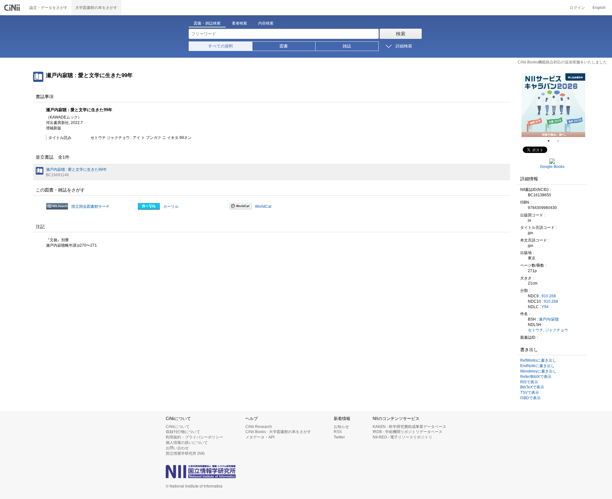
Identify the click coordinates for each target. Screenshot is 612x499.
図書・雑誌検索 (207, 23)
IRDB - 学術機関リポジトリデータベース (407, 432)
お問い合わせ (177, 448)
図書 (284, 46)
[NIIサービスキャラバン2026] (553, 105)
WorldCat (263, 206)
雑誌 (347, 46)
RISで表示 (529, 382)
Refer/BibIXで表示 (535, 376)
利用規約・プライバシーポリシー (194, 437)
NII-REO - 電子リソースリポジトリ (402, 437)
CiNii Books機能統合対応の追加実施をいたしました (562, 62)
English (599, 7)
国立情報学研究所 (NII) (185, 453)
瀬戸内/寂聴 (549, 319)
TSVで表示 (529, 392)
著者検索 (239, 23)
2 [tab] (560, 141)
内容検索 (265, 23)
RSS (338, 432)
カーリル (170, 206)
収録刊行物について (183, 432)
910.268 (549, 296)
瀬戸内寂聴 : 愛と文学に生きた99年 (76, 169)
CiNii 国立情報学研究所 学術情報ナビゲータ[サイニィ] (13, 7)
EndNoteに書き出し (537, 366)
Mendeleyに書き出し (538, 371)
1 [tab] (551, 141)
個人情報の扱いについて (187, 442)
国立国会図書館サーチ (90, 206)
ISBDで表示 (530, 398)
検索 (400, 33)
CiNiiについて (178, 426)
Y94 (545, 307)
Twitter (339, 437)
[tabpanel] (553, 105)
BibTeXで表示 (532, 387)
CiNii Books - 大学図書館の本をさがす (278, 432)
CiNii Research (258, 426)
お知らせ (341, 426)
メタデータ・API (259, 437)
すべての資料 (220, 46)
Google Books (552, 166)
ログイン (577, 7)
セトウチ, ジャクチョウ (548, 330)
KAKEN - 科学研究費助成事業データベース (409, 426)
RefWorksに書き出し (538, 360)
